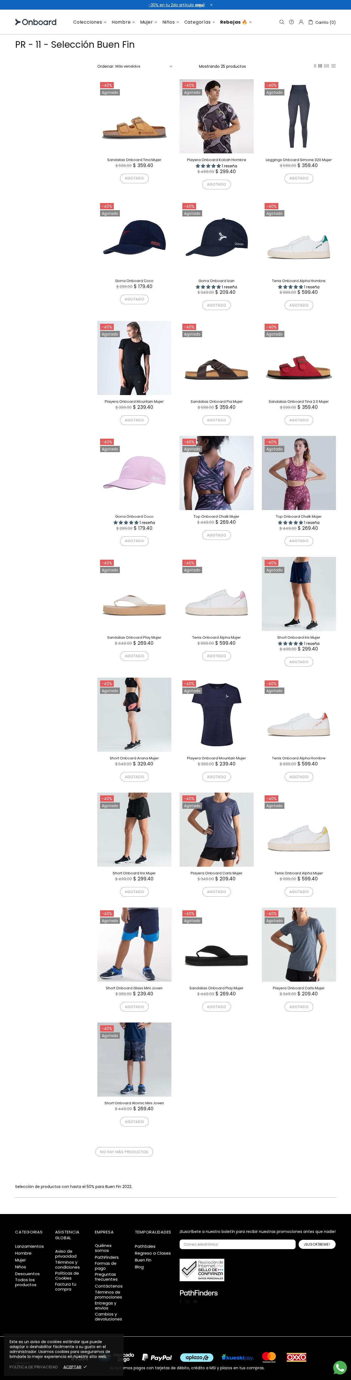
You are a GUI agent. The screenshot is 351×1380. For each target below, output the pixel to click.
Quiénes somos (103, 1248)
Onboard (29, 22)
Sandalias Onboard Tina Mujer (134, 159)
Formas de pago (106, 1266)
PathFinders (107, 1257)
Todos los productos (25, 1282)
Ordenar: (105, 66)
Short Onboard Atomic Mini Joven (134, 1103)
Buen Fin (143, 1260)
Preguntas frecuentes (106, 1277)
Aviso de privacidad (66, 1254)
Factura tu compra (65, 1287)
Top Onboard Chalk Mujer (216, 516)
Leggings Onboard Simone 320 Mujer (299, 159)
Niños (20, 1266)
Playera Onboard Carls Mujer (216, 873)
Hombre (23, 1253)
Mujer (20, 1260)
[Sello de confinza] (202, 1270)
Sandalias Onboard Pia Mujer (217, 401)
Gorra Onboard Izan (216, 280)
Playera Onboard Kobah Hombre (216, 159)
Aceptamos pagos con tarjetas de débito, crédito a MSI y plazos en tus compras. (187, 1367)
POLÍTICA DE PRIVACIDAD (34, 1366)
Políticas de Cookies (67, 1276)
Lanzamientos (29, 1246)
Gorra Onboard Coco (134, 280)
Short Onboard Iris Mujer (298, 637)
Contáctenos (109, 1286)
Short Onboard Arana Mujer (134, 758)
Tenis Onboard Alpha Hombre (298, 280)
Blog (139, 1266)
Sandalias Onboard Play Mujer (134, 637)
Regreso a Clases (153, 1253)
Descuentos (27, 1273)
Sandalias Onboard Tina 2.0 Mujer (299, 401)
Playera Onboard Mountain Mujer (134, 401)
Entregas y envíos (105, 1306)
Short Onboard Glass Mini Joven (134, 988)
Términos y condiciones (67, 1265)
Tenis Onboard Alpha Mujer (216, 637)
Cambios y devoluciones (108, 1317)
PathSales (145, 1246)
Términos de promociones (108, 1295)
